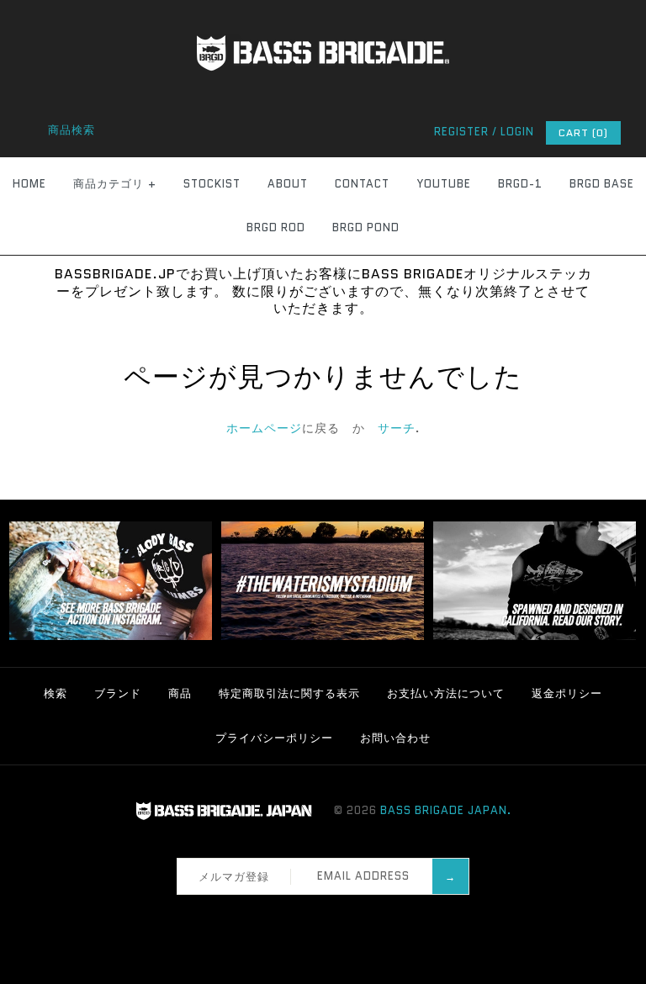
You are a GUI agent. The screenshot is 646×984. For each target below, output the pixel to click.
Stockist (212, 184)
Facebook (285, 916)
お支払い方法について (446, 693)
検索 (55, 693)
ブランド (117, 693)
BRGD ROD (275, 227)
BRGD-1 (520, 184)
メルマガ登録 (234, 877)
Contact (362, 184)
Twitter (307, 916)
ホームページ (264, 428)
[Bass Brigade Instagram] (110, 636)
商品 (180, 693)
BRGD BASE (601, 184)
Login (517, 132)
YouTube (443, 184)
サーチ (397, 428)
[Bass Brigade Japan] (323, 9)
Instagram (329, 916)
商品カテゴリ (114, 184)
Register (461, 132)
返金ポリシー (567, 693)
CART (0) (583, 132)
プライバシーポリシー (274, 738)
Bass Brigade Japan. (445, 810)
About (287, 184)
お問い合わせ (395, 738)
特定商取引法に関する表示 (289, 693)
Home (29, 184)
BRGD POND (366, 227)
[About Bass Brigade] (534, 636)
